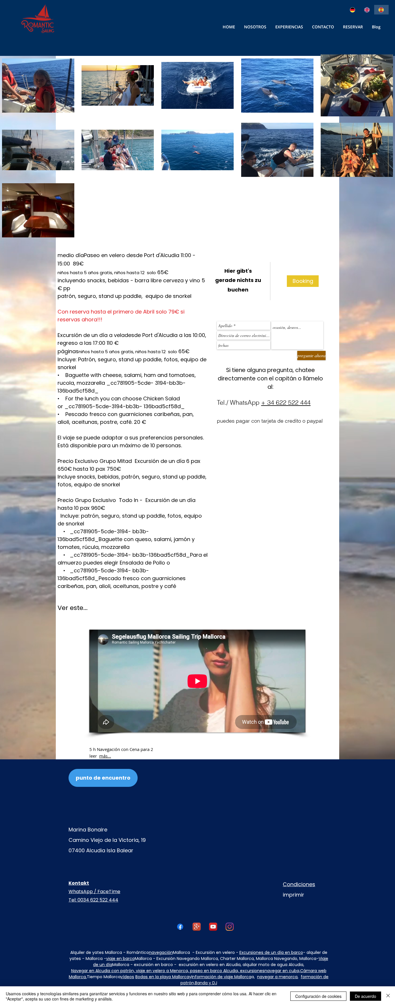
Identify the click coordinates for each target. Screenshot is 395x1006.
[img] (302, 281)
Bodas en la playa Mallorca (162, 977)
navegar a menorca (277, 977)
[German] (353, 9)
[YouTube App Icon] (213, 927)
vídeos (127, 977)
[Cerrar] (388, 996)
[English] (367, 9)
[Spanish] (381, 9)
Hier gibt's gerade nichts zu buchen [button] (238, 280)
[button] (323, 27)
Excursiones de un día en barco (271, 952)
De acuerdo (365, 996)
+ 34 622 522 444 (286, 402)
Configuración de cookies (318, 996)
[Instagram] (230, 927)
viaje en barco (120, 958)
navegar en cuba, (282, 971)
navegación (161, 952)
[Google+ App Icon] (197, 927)
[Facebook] (180, 927)
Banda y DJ (206, 983)
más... (105, 756)
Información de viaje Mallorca (221, 977)
